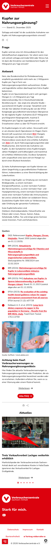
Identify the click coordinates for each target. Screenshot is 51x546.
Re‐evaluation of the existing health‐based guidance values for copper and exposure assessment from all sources (28, 294)
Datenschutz (13, 529)
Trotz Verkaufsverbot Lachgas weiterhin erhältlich (25, 457)
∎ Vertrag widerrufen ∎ (34, 536)
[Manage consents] (46, 541)
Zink (8, 143)
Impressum (28, 529)
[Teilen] (7, 40)
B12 (34, 134)
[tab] (18, 482)
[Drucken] (3, 40)
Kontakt (40, 529)
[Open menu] (5, 541)
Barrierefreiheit (13, 536)
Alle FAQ (24, 396)
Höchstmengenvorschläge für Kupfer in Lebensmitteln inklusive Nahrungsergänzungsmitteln (27, 271)
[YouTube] (4, 515)
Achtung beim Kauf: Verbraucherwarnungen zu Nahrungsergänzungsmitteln (18, 363)
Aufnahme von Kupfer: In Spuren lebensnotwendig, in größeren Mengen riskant (27, 281)
